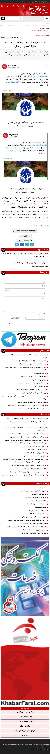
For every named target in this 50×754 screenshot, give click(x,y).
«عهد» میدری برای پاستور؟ (39, 373)
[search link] (3, 18)
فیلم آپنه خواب (25, 726)
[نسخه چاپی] (2, 37)
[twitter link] (17, 244)
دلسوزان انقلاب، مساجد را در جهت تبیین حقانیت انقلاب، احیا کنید (28, 472)
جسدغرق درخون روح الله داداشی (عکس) (35, 530)
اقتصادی (38, 35)
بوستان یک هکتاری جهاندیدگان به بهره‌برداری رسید (32, 402)
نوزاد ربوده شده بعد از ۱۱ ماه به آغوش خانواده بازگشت (31, 361)
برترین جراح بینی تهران (25, 712)
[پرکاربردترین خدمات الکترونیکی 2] (25, 576)
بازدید (33, 226)
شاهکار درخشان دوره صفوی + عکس (36, 449)
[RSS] (2, 6)
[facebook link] (22, 244)
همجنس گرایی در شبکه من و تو (37, 494)
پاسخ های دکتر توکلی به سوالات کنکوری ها (34, 533)
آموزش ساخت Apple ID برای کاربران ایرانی (34, 517)
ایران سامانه (36, 749)
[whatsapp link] (32, 244)
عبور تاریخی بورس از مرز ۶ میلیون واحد (36, 380)
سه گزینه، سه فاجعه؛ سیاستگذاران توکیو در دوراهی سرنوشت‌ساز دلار (27, 434)
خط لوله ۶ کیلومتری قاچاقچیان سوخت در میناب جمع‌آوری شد (29, 465)
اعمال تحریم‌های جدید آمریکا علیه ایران (35, 456)
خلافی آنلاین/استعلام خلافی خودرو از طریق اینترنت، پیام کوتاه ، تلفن (27, 527)
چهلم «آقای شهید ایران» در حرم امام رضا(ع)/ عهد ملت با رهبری (28, 437)
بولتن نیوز (36, 197)
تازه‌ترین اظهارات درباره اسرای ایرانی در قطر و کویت (32, 364)
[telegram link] (27, 244)
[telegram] (13, 6)
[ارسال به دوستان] (4, 37)
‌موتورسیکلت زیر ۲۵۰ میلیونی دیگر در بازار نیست (33, 393)
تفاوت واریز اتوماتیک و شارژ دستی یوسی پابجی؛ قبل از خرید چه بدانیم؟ (27, 418)
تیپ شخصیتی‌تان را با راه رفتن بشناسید (36, 453)
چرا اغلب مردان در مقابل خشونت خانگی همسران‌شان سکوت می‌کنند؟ (27, 405)
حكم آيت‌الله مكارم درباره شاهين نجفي (36, 504)
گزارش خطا (24, 236)
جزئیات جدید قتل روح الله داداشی (37, 514)
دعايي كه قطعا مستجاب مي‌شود (37, 510)
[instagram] (18, 6)
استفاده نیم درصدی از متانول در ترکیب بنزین (34, 376)
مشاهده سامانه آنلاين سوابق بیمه (37, 501)
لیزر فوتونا (25, 735)
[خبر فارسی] (25, 661)
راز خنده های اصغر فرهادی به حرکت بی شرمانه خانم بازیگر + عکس (27, 520)
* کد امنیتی (42, 314)
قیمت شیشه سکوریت (25, 716)
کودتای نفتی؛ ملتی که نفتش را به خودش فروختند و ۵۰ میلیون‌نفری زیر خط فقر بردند (24, 476)
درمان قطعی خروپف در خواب (25, 731)
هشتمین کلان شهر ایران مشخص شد (36, 488)
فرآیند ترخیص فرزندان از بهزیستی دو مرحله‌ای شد (33, 383)
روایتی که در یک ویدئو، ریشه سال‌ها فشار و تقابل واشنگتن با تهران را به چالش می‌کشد (24, 397)
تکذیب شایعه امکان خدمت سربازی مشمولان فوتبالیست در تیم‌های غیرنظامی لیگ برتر (26, 24)
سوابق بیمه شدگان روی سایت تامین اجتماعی (34, 491)
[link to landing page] (38, 10)
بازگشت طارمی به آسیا (40, 386)
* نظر (43, 294)
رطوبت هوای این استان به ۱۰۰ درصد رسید (35, 468)
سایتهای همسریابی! (41, 507)
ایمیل (43, 286)
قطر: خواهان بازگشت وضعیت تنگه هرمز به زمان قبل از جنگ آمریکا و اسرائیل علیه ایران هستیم (25, 429)
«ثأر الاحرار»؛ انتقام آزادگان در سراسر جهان (34, 446)
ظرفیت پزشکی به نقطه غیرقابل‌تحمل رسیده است (33, 409)
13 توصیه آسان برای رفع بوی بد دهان (36, 497)
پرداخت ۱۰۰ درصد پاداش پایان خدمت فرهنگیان (33, 523)
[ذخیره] (8, 37)
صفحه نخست (45, 35)
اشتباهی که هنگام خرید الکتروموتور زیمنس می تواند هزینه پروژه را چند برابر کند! (25, 423)
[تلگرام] (25, 339)
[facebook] (23, 6)
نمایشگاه (38, 226)
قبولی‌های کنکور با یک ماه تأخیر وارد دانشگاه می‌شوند (32, 390)
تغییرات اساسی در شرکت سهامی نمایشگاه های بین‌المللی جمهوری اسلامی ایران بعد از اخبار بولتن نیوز (25, 254)
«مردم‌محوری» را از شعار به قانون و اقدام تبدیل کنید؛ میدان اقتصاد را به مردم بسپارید (25, 356)
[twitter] (7, 6)
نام (44, 278)
